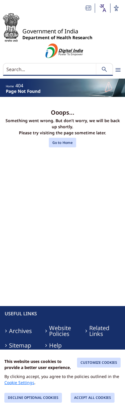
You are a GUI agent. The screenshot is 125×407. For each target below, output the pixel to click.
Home (10, 86)
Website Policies (60, 331)
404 (19, 85)
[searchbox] (50, 69)
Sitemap (20, 345)
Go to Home (62, 142)
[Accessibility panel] (116, 8)
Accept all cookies (92, 397)
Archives (20, 331)
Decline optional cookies (33, 397)
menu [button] (118, 69)
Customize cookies (99, 362)
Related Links (99, 331)
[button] (88, 8)
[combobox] (102, 8)
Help (55, 345)
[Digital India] (64, 51)
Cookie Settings (19, 382)
